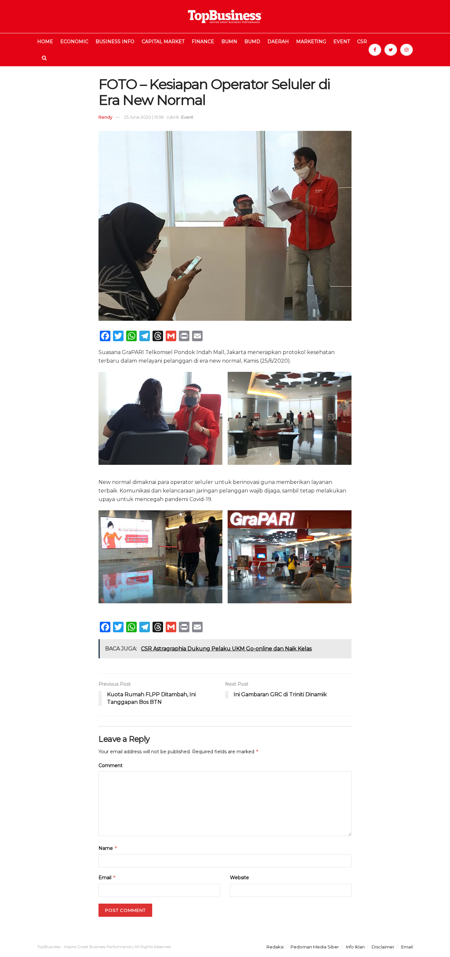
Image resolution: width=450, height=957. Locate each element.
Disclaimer (383, 946)
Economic (74, 42)
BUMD (252, 42)
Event (341, 42)
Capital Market (163, 42)
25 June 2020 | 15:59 (144, 117)
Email (107, 877)
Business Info (115, 42)
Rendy (105, 117)
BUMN (229, 42)
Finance (203, 42)
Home (45, 42)
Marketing (311, 42)
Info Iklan (355, 946)
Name (108, 848)
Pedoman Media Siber (315, 946)
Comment (110, 765)
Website (239, 878)
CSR (362, 42)
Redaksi (275, 946)
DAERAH (278, 42)
